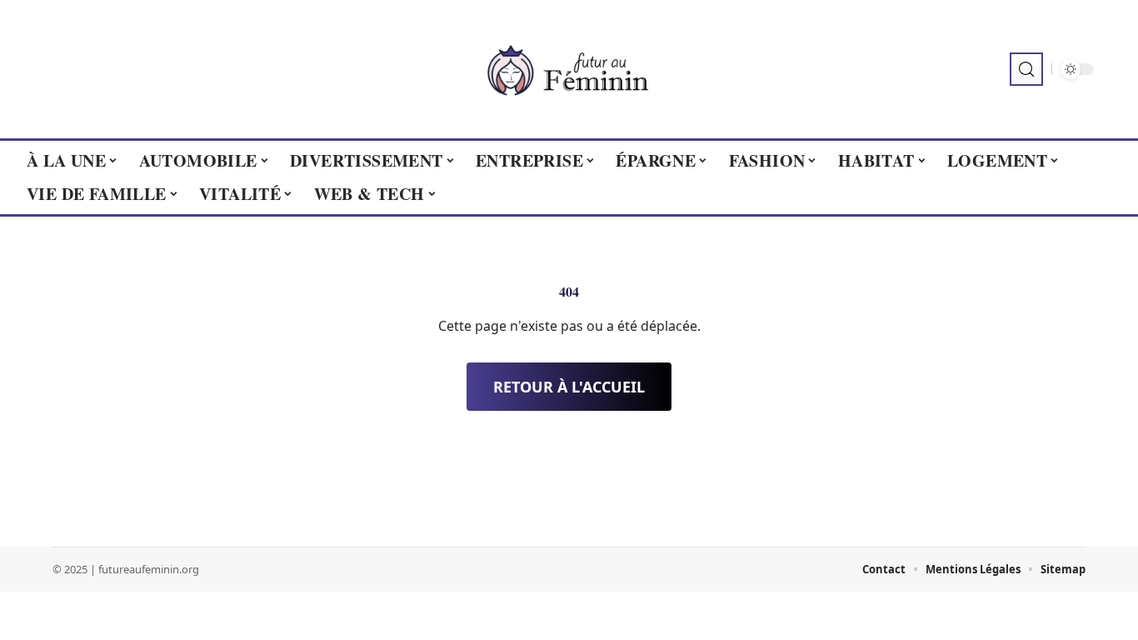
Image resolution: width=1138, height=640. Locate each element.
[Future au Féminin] (569, 69)
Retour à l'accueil (569, 387)
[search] (1026, 69)
